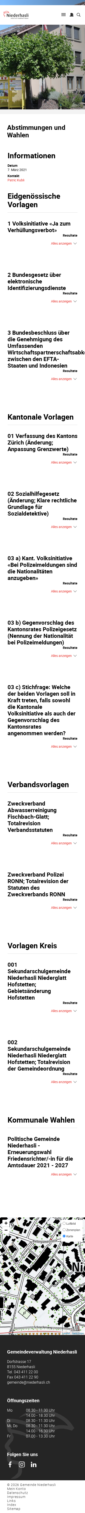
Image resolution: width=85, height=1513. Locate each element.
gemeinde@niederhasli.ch (28, 1382)
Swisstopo (78, 1333)
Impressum (16, 1496)
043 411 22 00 (26, 1371)
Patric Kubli (16, 180)
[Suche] (78, 15)
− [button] (6, 1230)
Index (11, 1504)
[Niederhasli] (16, 15)
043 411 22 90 (26, 1377)
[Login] (71, 15)
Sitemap (14, 1508)
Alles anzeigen (61, 243)
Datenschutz (17, 1492)
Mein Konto (16, 1488)
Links (11, 1500)
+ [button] (6, 1223)
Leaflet (66, 1333)
